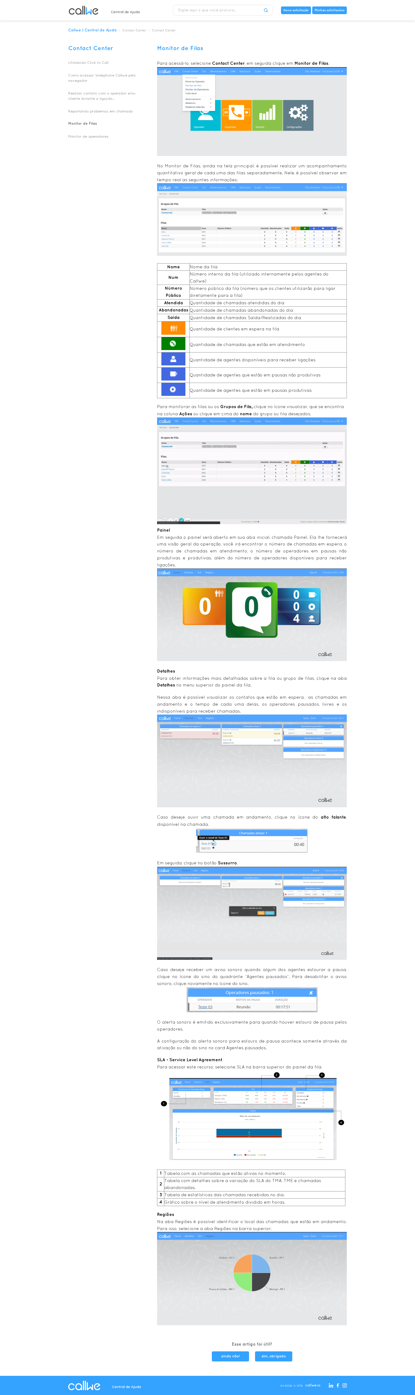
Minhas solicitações (329, 10)
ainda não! (230, 1356)
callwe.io (312, 1385)
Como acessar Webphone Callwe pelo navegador (102, 78)
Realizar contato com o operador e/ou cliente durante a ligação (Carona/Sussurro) (102, 96)
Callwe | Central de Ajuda (92, 30)
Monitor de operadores (88, 136)
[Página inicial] (83, 10)
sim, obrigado (274, 1356)
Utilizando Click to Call (88, 62)
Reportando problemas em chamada (100, 111)
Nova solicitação (296, 10)
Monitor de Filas (82, 123)
